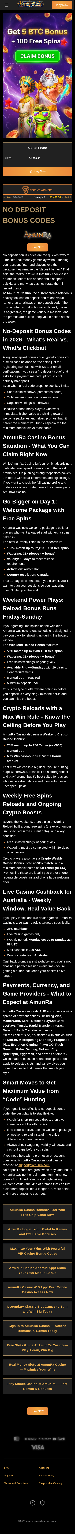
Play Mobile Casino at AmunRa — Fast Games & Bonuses (38, 1386)
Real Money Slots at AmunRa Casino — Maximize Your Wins (37, 1367)
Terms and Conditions (16, 1483)
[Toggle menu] (6, 5)
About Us (44, 1467)
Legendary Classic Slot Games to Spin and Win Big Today (37, 1309)
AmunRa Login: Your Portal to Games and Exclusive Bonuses (37, 1232)
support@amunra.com (34, 1165)
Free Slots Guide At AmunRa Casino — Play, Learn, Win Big (37, 1348)
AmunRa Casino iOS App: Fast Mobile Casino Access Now (37, 1290)
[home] (30, 7)
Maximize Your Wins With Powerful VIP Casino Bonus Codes (37, 1251)
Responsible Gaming (50, 1483)
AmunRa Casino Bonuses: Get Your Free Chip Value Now (37, 1212)
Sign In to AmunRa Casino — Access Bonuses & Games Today (37, 1328)
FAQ (6, 1467)
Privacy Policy (46, 1475)
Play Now (62, 5)
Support (8, 1475)
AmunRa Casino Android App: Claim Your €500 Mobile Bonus (37, 1270)
